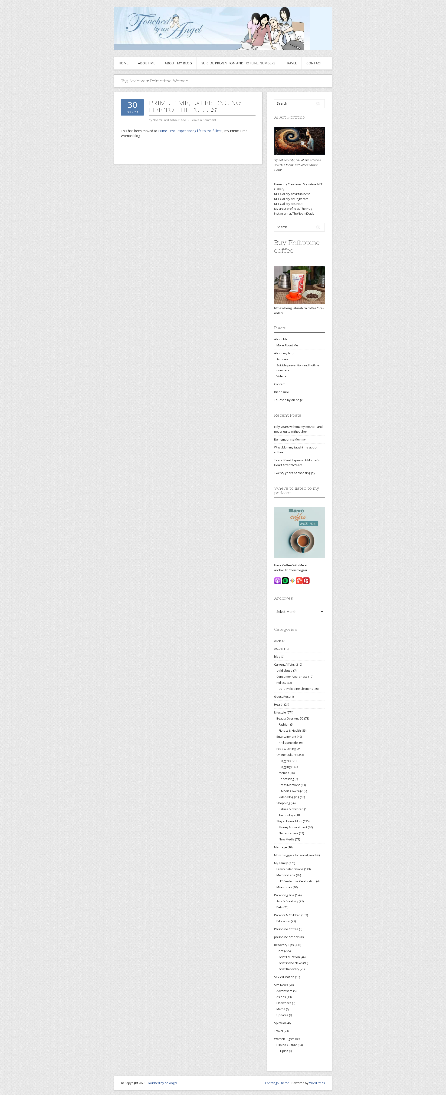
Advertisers (284, 991)
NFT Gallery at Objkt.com (291, 199)
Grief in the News (290, 963)
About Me (146, 63)
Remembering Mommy (290, 439)
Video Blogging (289, 797)
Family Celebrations (289, 869)
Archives (282, 359)
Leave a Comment (203, 120)
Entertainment (286, 736)
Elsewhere (283, 1003)
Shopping (283, 803)
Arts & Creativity (287, 901)
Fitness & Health (290, 731)
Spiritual (280, 1023)
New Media (286, 839)
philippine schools (287, 937)
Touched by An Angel (162, 1083)
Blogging (285, 767)
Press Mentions (289, 785)
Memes (284, 773)
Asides (281, 997)
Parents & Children (287, 915)
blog (277, 656)
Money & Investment (293, 827)
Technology (287, 815)
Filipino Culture (286, 1045)
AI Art (277, 641)
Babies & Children (291, 809)
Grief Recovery (289, 969)
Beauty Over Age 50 (289, 718)
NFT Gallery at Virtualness (292, 194)
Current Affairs (284, 664)
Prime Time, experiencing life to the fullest (195, 106)
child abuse (284, 670)
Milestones (284, 887)
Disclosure (281, 392)
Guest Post (282, 696)
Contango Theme (277, 1083)
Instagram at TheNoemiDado (294, 213)
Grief (279, 951)
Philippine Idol (288, 743)
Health (278, 704)
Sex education (284, 977)
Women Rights (284, 1039)
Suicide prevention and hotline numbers (238, 63)
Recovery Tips (284, 945)
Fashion (284, 725)
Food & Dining (286, 749)
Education (283, 921)
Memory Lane (285, 875)
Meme (280, 1009)
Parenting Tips (284, 895)
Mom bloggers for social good (295, 855)
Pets (279, 907)
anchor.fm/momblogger (290, 570)
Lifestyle (280, 712)
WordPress (317, 1083)
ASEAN (278, 649)
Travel (291, 63)
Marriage (280, 847)
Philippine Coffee (286, 929)
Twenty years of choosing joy (294, 473)
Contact (314, 63)
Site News (281, 985)
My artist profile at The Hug (293, 208)
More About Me (287, 345)
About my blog (178, 63)
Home (123, 63)
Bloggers (285, 761)
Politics (281, 682)
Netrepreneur (288, 833)
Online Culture (286, 755)
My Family (281, 863)
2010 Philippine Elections (296, 689)
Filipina (283, 1051)
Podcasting (286, 779)
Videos (281, 376)
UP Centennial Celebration (297, 881)
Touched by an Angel (289, 400)
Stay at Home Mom (289, 821)
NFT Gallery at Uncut (288, 204)
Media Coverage (292, 791)
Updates (282, 1015)
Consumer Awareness (292, 676)
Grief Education (289, 957)
